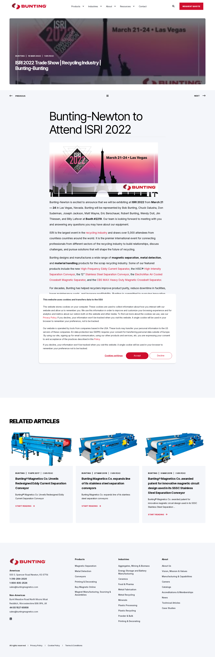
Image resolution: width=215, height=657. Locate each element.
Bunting (20, 56)
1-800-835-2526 (18, 583)
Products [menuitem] (80, 559)
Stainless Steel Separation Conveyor (107, 274)
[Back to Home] (29, 6)
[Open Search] (173, 6)
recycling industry (96, 232)
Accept (137, 355)
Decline (160, 355)
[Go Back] (107, 96)
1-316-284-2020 (18, 579)
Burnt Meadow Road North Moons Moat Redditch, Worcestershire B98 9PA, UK (29, 601)
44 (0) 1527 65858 (19, 607)
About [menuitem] (165, 559)
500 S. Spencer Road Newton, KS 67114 (29, 574)
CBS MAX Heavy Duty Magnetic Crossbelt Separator (129, 279)
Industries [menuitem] (123, 559)
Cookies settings (114, 355)
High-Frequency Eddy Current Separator (105, 268)
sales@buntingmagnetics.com (24, 587)
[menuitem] (83, 6)
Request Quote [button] (191, 6)
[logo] (28, 562)
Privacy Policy (49, 317)
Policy (97, 339)
